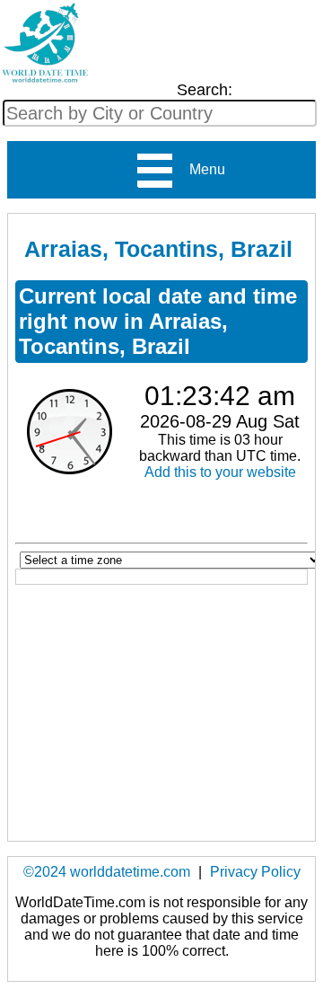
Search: (204, 90)
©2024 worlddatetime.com (106, 871)
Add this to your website (220, 472)
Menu (200, 169)
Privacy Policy (255, 871)
